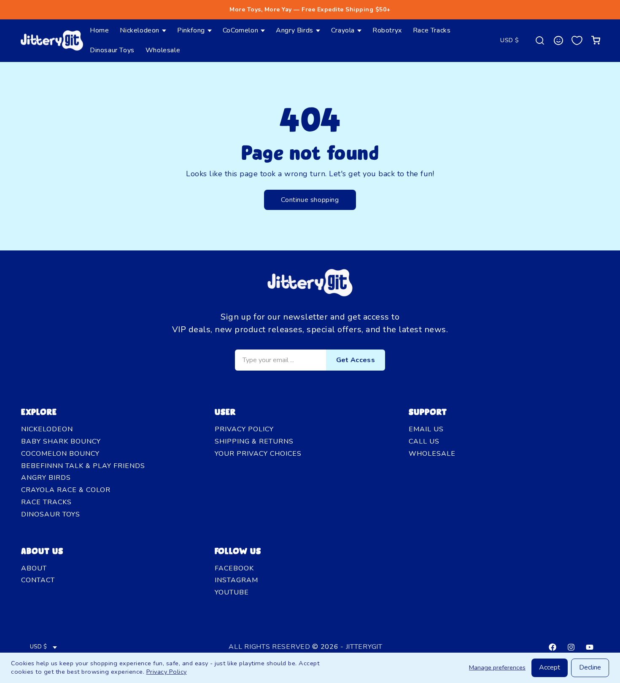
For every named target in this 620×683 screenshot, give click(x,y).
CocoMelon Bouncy (60, 453)
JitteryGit (364, 646)
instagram (236, 580)
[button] (143, 30)
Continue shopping (310, 199)
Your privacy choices (258, 453)
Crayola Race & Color (66, 490)
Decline (590, 667)
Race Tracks (46, 502)
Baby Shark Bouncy (61, 441)
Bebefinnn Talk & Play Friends (83, 466)
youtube (232, 592)
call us (424, 441)
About (34, 568)
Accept (549, 667)
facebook (234, 568)
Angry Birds (46, 477)
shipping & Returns (254, 441)
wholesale (432, 453)
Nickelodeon (47, 429)
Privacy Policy (166, 671)
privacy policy (244, 429)
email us (426, 429)
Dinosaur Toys (50, 514)
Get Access (355, 360)
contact (38, 580)
